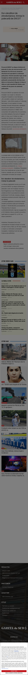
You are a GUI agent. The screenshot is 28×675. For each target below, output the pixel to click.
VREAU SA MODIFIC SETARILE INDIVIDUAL (14, 672)
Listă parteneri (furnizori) (4, 668)
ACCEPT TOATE (14, 671)
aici (7, 656)
